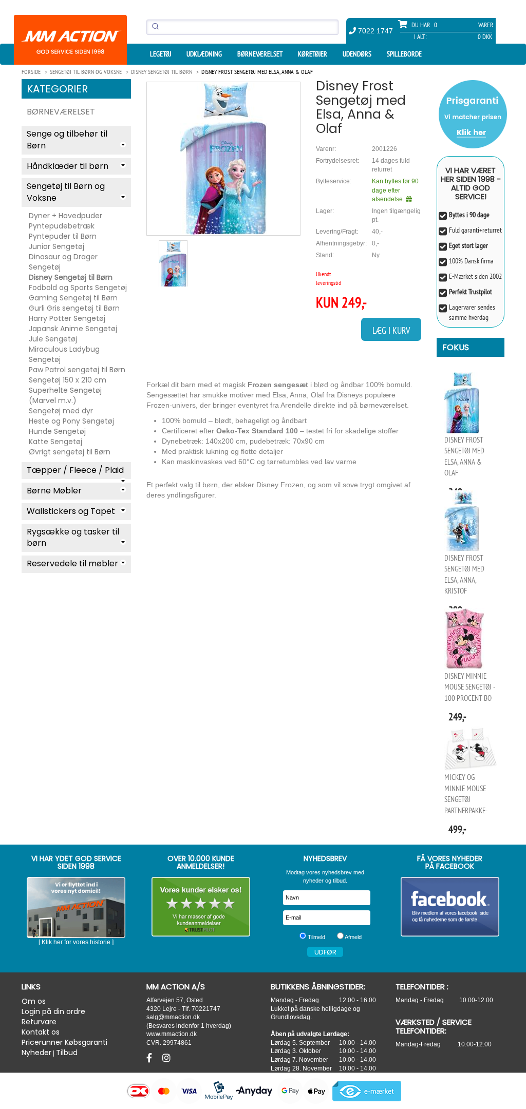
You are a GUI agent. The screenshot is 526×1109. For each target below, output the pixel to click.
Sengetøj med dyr (61, 411)
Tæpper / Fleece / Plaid (75, 470)
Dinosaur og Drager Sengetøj (63, 262)
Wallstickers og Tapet (71, 511)
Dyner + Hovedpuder (65, 216)
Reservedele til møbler (72, 563)
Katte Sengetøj (55, 441)
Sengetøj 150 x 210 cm (67, 380)
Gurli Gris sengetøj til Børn (74, 308)
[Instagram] (166, 1058)
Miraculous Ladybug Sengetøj (64, 354)
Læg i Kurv (391, 330)
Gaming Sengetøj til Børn (73, 298)
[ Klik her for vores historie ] (76, 942)
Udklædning (204, 54)
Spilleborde (404, 54)
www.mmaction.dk (171, 1033)
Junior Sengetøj (56, 246)
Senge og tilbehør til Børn (67, 139)
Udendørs (357, 54)
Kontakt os (41, 1032)
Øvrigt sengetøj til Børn (69, 452)
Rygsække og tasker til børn (73, 537)
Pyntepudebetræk (62, 226)
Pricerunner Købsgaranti (64, 1042)
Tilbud (67, 1052)
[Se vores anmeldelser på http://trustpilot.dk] (201, 906)
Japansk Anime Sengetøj (73, 328)
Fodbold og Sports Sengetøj (78, 287)
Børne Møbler (54, 490)
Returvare (39, 1022)
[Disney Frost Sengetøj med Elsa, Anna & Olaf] (223, 158)
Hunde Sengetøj (57, 431)
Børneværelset (260, 54)
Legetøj (160, 54)
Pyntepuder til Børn (63, 236)
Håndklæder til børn (67, 166)
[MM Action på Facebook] (450, 906)
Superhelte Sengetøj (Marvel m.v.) (65, 395)
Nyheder (36, 1052)
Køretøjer (312, 54)
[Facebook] (150, 1058)
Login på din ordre (53, 1011)
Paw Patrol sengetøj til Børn (77, 370)
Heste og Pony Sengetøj (71, 421)
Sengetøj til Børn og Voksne (66, 192)
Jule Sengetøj (53, 339)
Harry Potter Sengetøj (67, 318)
